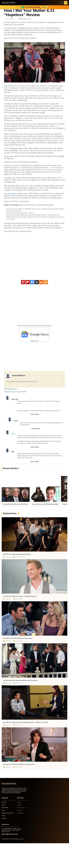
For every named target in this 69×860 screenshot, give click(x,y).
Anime (3, 827)
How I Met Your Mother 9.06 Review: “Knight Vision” (18, 653)
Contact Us (20, 829)
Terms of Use (21, 824)
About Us (19, 827)
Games (3, 832)
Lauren (13, 449)
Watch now (44, 7)
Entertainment (5, 824)
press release (13, 204)
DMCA (19, 821)
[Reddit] (41, 297)
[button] (65, 3)
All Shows (4, 835)
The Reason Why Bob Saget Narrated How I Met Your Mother (20, 695)
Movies (4, 821)
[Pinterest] (23, 297)
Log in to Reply (34, 429)
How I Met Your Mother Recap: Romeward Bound (17, 569)
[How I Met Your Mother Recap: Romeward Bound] (34, 550)
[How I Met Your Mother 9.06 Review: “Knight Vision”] (34, 634)
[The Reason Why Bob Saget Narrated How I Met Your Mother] (34, 676)
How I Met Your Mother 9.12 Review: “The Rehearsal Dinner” (20, 611)
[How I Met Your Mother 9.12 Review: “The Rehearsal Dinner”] (34, 592)
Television (4, 819)
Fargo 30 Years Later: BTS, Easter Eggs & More (45, 519)
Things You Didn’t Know (8, 829)
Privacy (19, 819)
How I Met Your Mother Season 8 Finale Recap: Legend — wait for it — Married (25, 737)
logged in (13, 407)
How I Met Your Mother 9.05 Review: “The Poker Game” (18, 779)
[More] (46, 297)
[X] (37, 297)
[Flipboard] (28, 297)
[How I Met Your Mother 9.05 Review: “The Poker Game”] (34, 760)
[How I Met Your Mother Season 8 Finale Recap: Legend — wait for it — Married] (34, 718)
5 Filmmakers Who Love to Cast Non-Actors (15, 519)
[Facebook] (32, 297)
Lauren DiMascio (10, 19)
